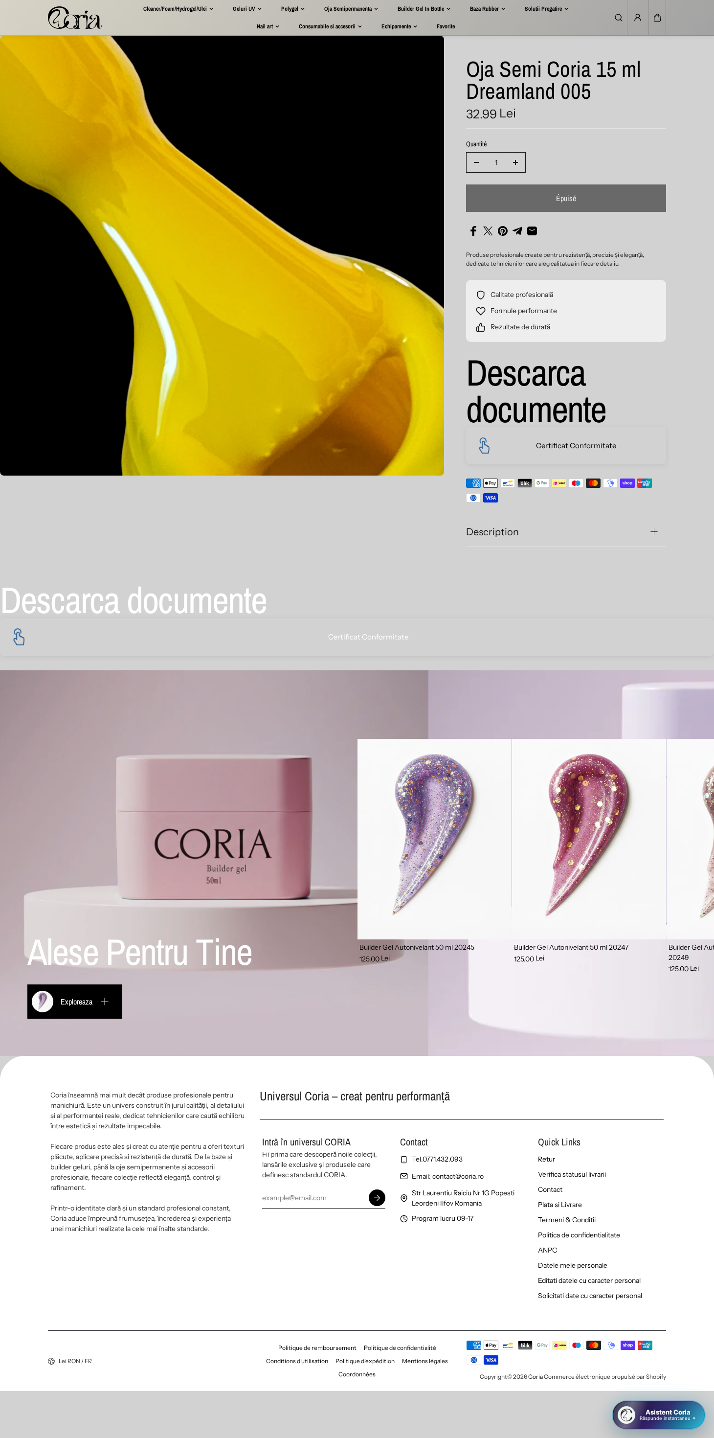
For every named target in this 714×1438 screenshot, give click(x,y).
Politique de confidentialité (400, 1347)
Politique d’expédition (365, 1361)
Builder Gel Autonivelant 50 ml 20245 (416, 947)
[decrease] (476, 162)
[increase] (515, 162)
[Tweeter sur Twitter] (488, 231)
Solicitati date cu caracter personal (590, 1295)
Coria (535, 1376)
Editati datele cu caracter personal (589, 1280)
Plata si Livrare (560, 1204)
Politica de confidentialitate (579, 1235)
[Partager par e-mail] (532, 231)
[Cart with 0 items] (657, 17)
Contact (550, 1189)
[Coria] (75, 17)
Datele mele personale (572, 1265)
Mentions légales (425, 1361)
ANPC (547, 1250)
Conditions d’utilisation (297, 1361)
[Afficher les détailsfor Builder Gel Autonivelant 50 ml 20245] (434, 839)
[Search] (618, 17)
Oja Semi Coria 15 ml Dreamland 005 (553, 81)
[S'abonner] (377, 1197)
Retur (546, 1159)
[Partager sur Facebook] (473, 231)
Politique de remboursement (317, 1347)
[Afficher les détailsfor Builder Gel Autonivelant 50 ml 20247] (589, 839)
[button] (657, 17)
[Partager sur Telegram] (517, 231)
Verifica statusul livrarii (572, 1174)
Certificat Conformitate (576, 445)
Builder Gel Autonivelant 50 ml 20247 (571, 947)
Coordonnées (357, 1374)
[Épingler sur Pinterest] (502, 231)
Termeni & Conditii (567, 1219)
